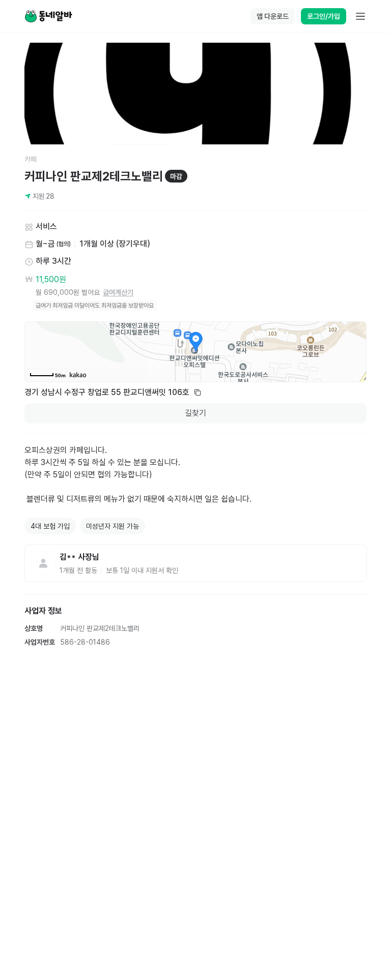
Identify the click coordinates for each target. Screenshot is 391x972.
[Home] (48, 16)
